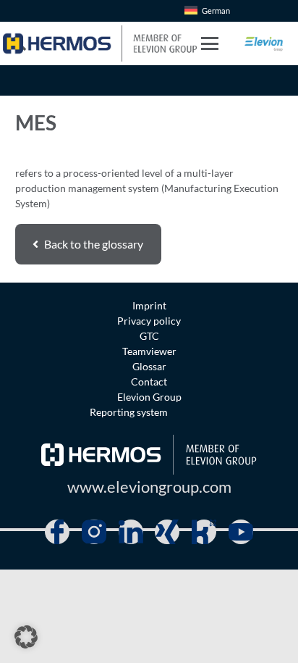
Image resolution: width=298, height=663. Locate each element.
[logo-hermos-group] (100, 43)
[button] (209, 43)
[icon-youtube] (241, 532)
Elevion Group (149, 397)
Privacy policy (149, 320)
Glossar (149, 366)
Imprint (149, 305)
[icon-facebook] (57, 532)
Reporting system (129, 412)
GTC (149, 336)
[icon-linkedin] (131, 532)
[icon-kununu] (204, 532)
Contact (149, 381)
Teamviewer (149, 351)
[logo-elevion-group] (264, 44)
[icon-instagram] (94, 532)
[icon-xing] (167, 532)
